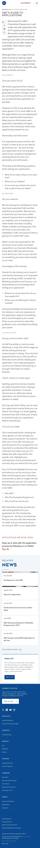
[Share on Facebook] (4, 25)
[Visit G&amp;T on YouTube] (10, 710)
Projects (6, 716)
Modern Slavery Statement (9, 825)
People (5, 741)
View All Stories (7, 766)
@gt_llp (5, 549)
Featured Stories (7, 763)
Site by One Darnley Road (9, 841)
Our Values (5, 784)
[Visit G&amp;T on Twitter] (3, 710)
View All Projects (7, 720)
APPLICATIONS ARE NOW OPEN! (17, 538)
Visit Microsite (6, 734)
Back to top (5, 843)
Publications (6, 804)
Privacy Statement (7, 822)
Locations (5, 808)
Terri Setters (23, 9)
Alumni (4, 752)
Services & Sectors (8, 801)
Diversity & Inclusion (9, 787)
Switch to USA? (26, 836)
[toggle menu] (37, 3)
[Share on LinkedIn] (4, 29)
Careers (6, 773)
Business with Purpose (9, 780)
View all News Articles (10, 649)
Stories (5, 759)
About (5, 797)
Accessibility (26, 3)
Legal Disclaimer (6, 819)
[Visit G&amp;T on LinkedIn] (7, 710)
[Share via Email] (4, 32)
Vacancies (5, 777)
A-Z (3, 745)
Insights (6, 730)
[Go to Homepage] (4, 3)
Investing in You (7, 790)
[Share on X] (4, 22)
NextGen (5, 749)
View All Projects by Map (10, 724)
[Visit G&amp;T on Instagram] (14, 710)
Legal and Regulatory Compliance (11, 828)
